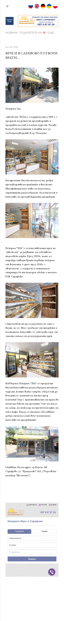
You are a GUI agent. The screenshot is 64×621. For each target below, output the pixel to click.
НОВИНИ (11, 32)
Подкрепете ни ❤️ (32, 32)
